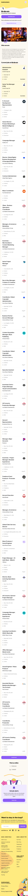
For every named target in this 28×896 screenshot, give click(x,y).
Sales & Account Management (5, 872)
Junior (18, 866)
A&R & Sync (4, 839)
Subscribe (14, 800)
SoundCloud (5, 128)
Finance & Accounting (6, 860)
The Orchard (5, 689)
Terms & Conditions (5, 883)
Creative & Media (5, 849)
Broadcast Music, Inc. (7, 424)
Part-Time (19, 842)
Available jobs (11, 16)
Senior (18, 862)
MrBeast (4, 265)
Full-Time (19, 839)
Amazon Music (5, 338)
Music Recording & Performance (5, 868)
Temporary (19, 844)
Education (3, 853)
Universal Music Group (7, 228)
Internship (19, 846)
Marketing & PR (4, 865)
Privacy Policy (4, 886)
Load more (14, 757)
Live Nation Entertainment (8, 211)
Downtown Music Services (8, 528)
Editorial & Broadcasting (7, 851)
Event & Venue (4, 858)
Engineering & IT (5, 856)
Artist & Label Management (4, 846)
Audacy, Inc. (5, 142)
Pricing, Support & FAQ (6, 891)
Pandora (4, 443)
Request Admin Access (11, 23)
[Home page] (5, 2)
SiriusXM (4, 581)
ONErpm (4, 562)
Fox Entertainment (6, 192)
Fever (3, 107)
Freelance (19, 849)
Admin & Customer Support (5, 842)
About (2, 888)
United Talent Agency (7, 178)
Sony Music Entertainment (8, 654)
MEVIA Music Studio (7, 670)
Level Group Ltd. (6, 71)
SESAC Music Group (7, 635)
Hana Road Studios (6, 545)
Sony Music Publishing (7, 163)
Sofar (3, 480)
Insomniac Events (6, 390)
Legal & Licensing (5, 863)
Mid (17, 864)
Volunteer (19, 851)
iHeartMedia (5, 497)
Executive (19, 859)
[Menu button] (26, 2)
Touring (3, 874)
